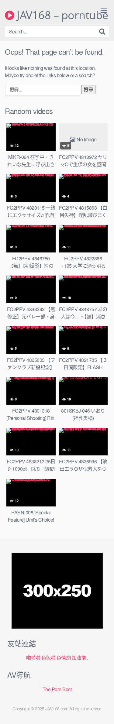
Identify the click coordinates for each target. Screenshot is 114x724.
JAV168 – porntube (61, 15)
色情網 (64, 657)
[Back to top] (103, 710)
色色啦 (48, 657)
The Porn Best (57, 689)
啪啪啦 (33, 657)
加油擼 (79, 657)
